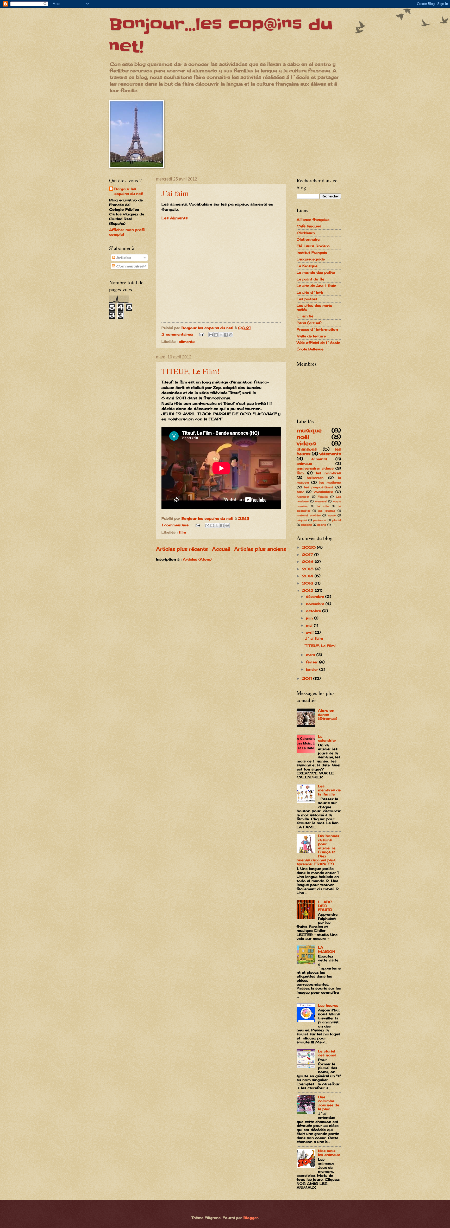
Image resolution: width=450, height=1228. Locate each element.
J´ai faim (175, 193)
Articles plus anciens (260, 549)
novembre (316, 604)
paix (300, 492)
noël (303, 437)
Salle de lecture (311, 336)
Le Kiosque (307, 266)
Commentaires (129, 266)
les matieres (330, 482)
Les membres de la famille (329, 790)
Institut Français (312, 252)
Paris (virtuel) (309, 323)
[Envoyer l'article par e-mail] (201, 334)
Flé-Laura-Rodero (313, 246)
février (312, 662)
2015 (308, 569)
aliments (187, 341)
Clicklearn (306, 233)
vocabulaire (323, 492)
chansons (307, 449)
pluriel (336, 520)
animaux (304, 463)
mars (311, 655)
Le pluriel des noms (327, 1053)
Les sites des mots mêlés (314, 307)
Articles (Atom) (197, 559)
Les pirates (307, 299)
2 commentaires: (177, 334)
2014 (308, 576)
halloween (315, 478)
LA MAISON (326, 949)
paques (302, 520)
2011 (307, 678)
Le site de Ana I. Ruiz (316, 286)
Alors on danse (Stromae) (327, 714)
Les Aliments (174, 218)
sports (321, 524)
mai (310, 625)
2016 (308, 562)
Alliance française (313, 219)
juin (310, 618)
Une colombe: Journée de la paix (328, 1103)
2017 (308, 554)
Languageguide (311, 259)
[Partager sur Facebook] (225, 334)
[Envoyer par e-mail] (211, 334)
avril (310, 632)
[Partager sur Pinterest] (230, 334)
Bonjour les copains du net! (128, 191)
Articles (123, 257)
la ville (323, 505)
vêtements (330, 453)
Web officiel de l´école (318, 342)
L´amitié (305, 316)
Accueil (221, 549)
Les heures (328, 1005)
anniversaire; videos (315, 468)
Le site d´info (310, 292)
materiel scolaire (309, 515)
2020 (309, 547)
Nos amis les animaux (329, 1153)
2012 (308, 590)
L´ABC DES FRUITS (325, 906)
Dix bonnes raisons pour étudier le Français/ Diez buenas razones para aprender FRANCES (318, 850)
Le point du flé (310, 279)
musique (309, 430)
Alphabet (303, 496)
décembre (315, 596)
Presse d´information (317, 329)
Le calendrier (327, 738)
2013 (308, 583)
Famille (323, 496)
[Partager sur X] (220, 334)
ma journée (326, 510)
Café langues (309, 226)
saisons (306, 524)
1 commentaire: (176, 525)
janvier (312, 669)
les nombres (328, 473)
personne (319, 520)
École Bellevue (310, 349)
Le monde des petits (316, 272)
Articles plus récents (182, 549)
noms (332, 515)
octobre (314, 611)
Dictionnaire (308, 239)
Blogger (250, 1218)
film (182, 532)
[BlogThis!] (215, 334)
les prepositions (318, 487)
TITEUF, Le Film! (190, 371)
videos (306, 443)
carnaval (321, 501)
